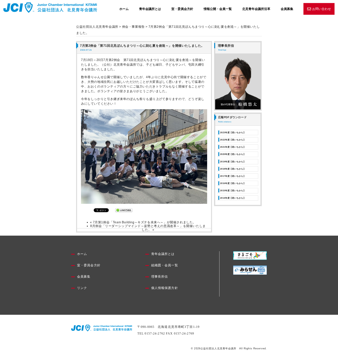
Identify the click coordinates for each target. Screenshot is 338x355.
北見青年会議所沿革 (256, 8)
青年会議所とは (150, 8)
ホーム (124, 8)
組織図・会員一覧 (164, 265)
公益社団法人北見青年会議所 (97, 26)
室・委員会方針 (182, 8)
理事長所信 (159, 276)
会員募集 (287, 8)
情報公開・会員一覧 (218, 8)
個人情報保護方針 (164, 288)
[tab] (238, 132)
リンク (82, 288)
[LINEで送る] (123, 210)
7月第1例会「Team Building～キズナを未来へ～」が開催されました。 (144, 222)
